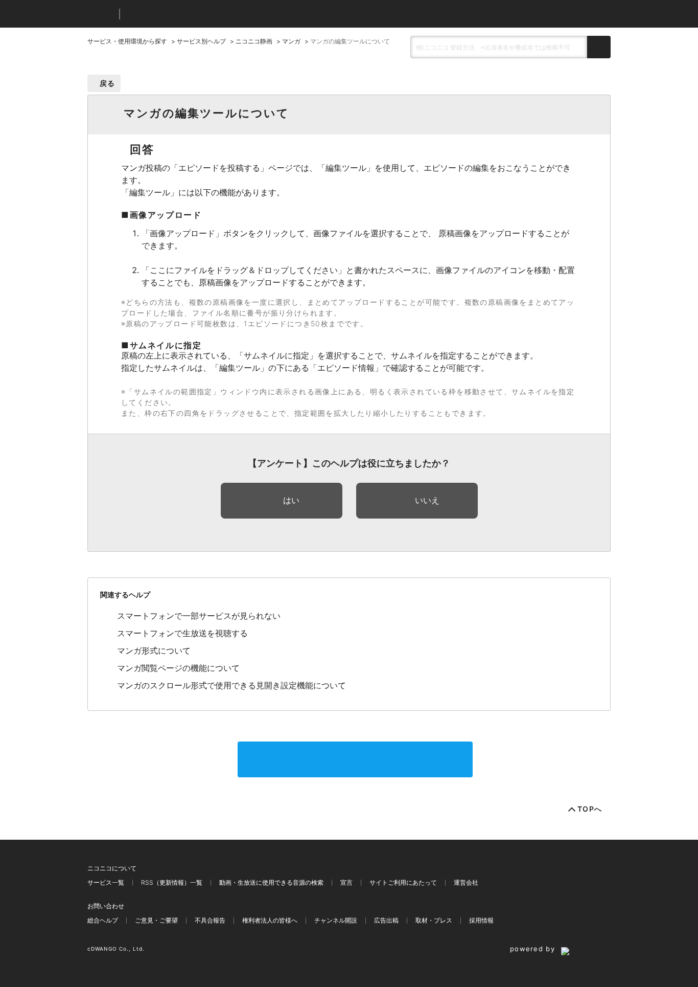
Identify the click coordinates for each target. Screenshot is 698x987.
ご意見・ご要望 (156, 920)
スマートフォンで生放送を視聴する (182, 633)
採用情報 (481, 920)
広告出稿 (386, 920)
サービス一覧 (105, 882)
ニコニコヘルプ (181, 14)
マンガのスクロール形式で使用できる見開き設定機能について (231, 685)
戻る (107, 83)
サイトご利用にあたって (403, 882)
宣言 (346, 882)
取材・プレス (433, 920)
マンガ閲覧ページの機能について (178, 668)
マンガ (291, 41)
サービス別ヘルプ (201, 41)
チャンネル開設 (335, 920)
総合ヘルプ (102, 920)
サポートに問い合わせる (355, 759)
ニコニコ (101, 14)
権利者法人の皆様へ (269, 920)
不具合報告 (210, 920)
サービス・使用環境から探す (127, 41)
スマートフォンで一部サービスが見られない (199, 616)
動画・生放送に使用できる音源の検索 (271, 882)
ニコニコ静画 (254, 41)
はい (291, 500)
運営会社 (466, 882)
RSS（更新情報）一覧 (171, 882)
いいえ (427, 500)
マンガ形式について (154, 650)
